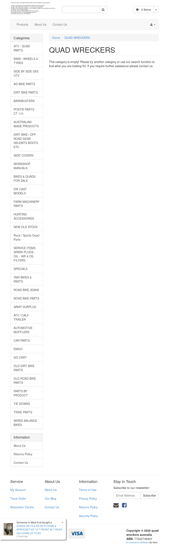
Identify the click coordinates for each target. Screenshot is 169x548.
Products (22, 24)
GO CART (20, 357)
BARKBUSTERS (24, 101)
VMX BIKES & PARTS (23, 279)
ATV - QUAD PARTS (22, 48)
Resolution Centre (22, 507)
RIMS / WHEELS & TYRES (26, 61)
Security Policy (88, 516)
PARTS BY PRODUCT (21, 393)
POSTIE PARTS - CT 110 (25, 111)
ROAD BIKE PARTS (26, 298)
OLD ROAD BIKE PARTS (25, 380)
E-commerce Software (137, 542)
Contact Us (60, 24)
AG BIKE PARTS (24, 84)
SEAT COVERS (23, 155)
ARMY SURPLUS (25, 307)
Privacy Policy (88, 498)
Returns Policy (23, 454)
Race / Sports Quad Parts (26, 237)
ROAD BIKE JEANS (26, 290)
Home (56, 38)
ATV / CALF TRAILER (21, 317)
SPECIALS (20, 269)
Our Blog (50, 498)
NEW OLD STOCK (26, 227)
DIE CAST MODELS (20, 191)
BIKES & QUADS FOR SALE (24, 178)
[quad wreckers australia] (33, 7)
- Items (145, 9)
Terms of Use (87, 490)
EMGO (18, 349)
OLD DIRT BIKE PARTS (24, 368)
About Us (40, 24)
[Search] (103, 9)
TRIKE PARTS (23, 412)
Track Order (18, 498)
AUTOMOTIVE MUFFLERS (23, 330)
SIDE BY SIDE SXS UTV (26, 73)
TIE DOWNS (22, 404)
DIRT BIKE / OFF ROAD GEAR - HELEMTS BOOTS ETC (26, 140)
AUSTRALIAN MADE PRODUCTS (26, 124)
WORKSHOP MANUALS (22, 166)
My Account (18, 490)
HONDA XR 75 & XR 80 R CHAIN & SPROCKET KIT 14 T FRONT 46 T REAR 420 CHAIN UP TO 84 (39, 529)
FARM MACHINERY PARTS (26, 204)
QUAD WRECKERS (77, 38)
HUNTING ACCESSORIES (24, 216)
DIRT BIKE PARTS (26, 92)
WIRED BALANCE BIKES (25, 422)
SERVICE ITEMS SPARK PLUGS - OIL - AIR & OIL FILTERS (24, 254)
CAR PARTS (22, 340)
